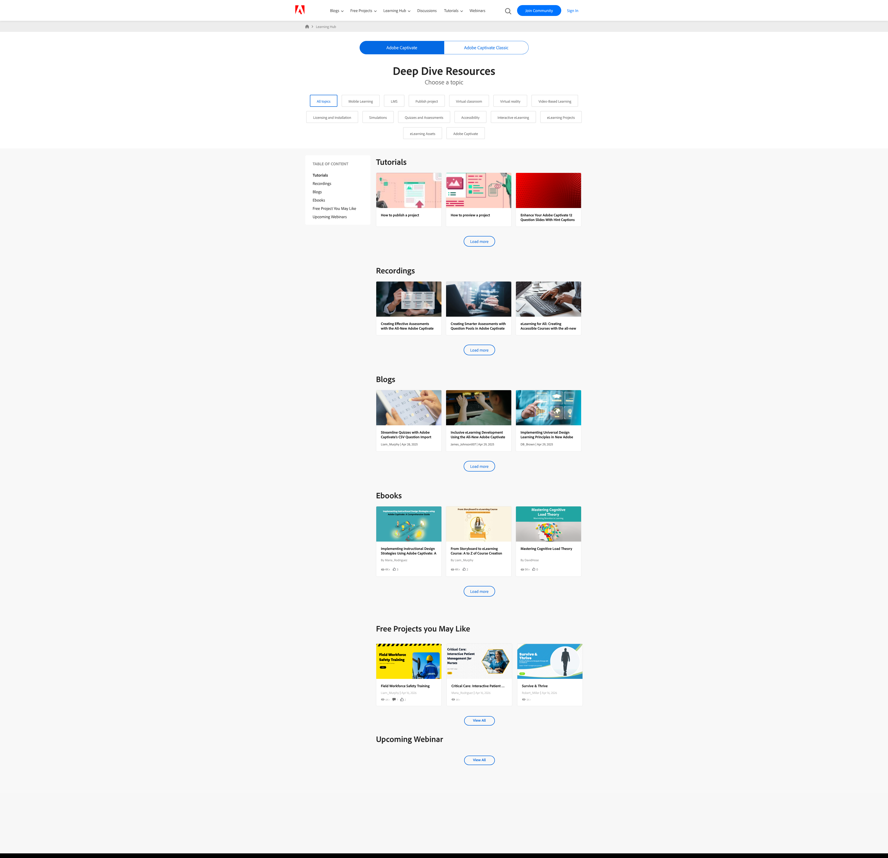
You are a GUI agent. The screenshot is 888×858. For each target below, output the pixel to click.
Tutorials (451, 10)
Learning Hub (395, 10)
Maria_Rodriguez (462, 693)
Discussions (427, 10)
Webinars (477, 10)
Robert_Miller (530, 693)
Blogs (334, 10)
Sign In (572, 10)
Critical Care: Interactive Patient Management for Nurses (495, 685)
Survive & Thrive (535, 685)
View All (479, 720)
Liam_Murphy (390, 693)
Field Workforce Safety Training (405, 685)
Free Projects (361, 10)
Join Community (539, 10)
